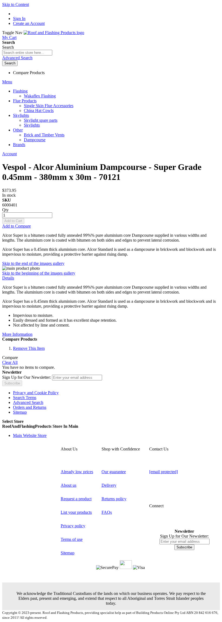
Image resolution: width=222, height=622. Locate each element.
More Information (17, 334)
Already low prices (77, 471)
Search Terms (24, 397)
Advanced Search (17, 57)
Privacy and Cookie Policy (36, 392)
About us (68, 485)
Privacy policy (73, 526)
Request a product (76, 498)
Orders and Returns (29, 407)
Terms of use (72, 539)
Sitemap (20, 412)
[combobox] (27, 52)
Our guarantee (114, 471)
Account (9, 154)
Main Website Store (30, 435)
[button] (111, 426)
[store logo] (54, 32)
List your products (76, 512)
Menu (7, 82)
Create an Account (29, 23)
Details (8, 278)
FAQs (107, 512)
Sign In (19, 18)
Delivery (109, 485)
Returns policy (114, 498)
